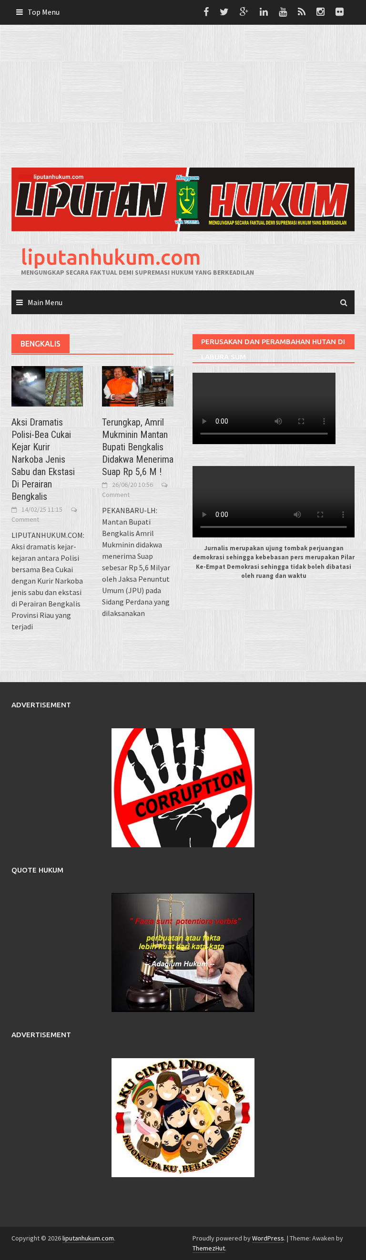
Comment (25, 519)
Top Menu (44, 12)
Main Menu (45, 302)
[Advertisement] (183, 96)
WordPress (268, 1238)
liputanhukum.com (111, 256)
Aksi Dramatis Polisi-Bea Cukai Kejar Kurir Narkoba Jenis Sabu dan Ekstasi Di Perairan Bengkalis (43, 459)
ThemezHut (209, 1248)
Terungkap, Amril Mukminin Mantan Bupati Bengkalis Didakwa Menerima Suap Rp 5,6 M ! (137, 447)
